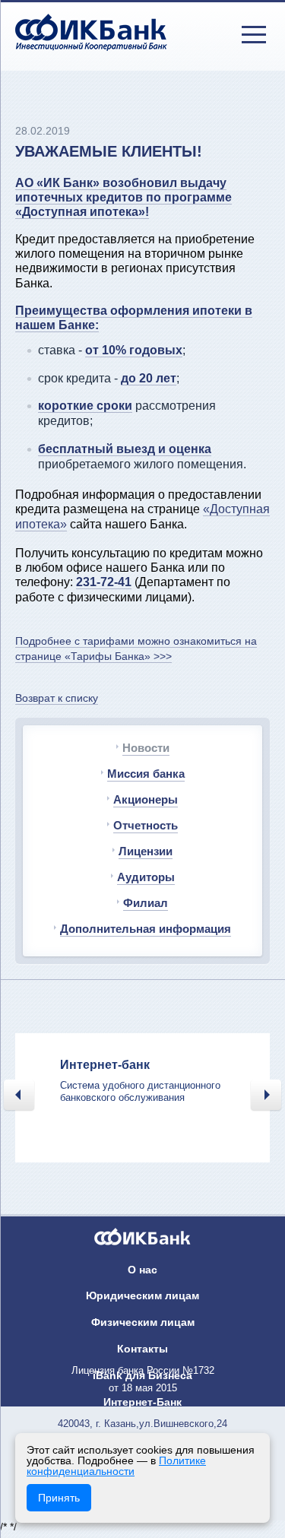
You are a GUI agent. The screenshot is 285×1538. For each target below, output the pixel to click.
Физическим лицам (143, 1322)
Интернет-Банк (142, 1402)
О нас (142, 1270)
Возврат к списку (56, 698)
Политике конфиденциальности (116, 1465)
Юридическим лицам (142, 1295)
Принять (59, 1498)
